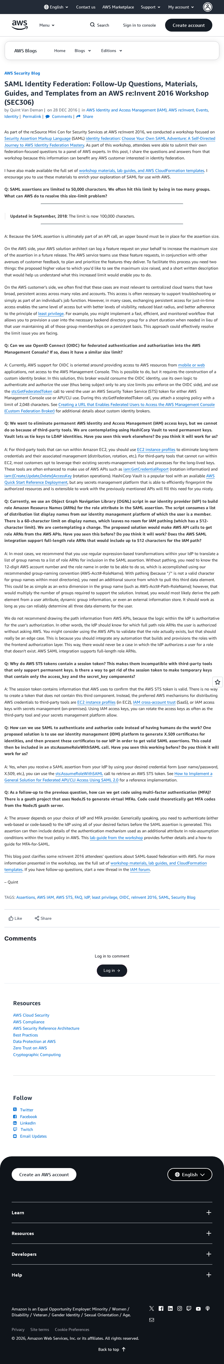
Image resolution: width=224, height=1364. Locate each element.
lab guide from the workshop (116, 837)
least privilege (51, 313)
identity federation (103, 138)
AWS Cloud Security (31, 1014)
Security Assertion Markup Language (37, 138)
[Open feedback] (217, 682)
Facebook (27, 1116)
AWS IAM (45, 897)
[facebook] (161, 1309)
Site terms (39, 1329)
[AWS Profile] (207, 7)
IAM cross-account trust (154, 702)
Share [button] (87, 116)
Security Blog (183, 897)
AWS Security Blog (22, 72)
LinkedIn (27, 1122)
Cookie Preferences (72, 1329)
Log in (109, 970)
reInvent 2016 (144, 897)
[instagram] (179, 1309)
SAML (164, 897)
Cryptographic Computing (37, 1054)
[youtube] (198, 1309)
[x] (151, 1309)
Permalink (32, 116)
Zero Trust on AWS (30, 1047)
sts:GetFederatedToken (31, 391)
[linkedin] (170, 1309)
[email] (151, 1321)
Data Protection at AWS (34, 1041)
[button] (188, 25)
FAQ (78, 897)
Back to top (108, 1349)
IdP (87, 897)
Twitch (25, 1129)
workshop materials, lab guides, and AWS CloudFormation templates (141, 170)
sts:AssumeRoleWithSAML (79, 773)
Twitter (25, 1109)
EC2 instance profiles (156, 449)
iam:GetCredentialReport (146, 468)
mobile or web (191, 364)
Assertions (25, 897)
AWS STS (64, 897)
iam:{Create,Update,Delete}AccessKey (38, 475)
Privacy (18, 1329)
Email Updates (32, 1136)
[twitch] (189, 1309)
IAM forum (140, 869)
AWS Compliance (28, 1021)
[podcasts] (207, 1309)
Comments (61, 116)
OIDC (124, 897)
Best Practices (25, 1034)
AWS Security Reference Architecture (46, 1028)
